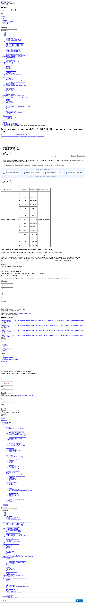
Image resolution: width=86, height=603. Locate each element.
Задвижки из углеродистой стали (13, 37)
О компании (6, 346)
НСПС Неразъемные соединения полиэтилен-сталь (18, 106)
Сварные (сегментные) (11, 111)
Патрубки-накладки (10, 108)
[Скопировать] (9, 2)
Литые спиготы (9, 102)
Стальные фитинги (10, 94)
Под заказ (54, 156)
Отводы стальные (10, 88)
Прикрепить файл (21, 309)
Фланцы (8, 86)
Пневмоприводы (10, 84)
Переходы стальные (10, 90)
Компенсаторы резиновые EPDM (13, 49)
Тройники (8, 113)
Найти (15, 28)
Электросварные (10, 114)
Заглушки (8, 93)
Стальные (8, 66)
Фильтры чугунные (10, 469)
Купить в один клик (81, 155)
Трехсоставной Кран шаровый (16, 459)
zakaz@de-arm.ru (14, 4)
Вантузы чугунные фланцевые (13, 471)
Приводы (8, 473)
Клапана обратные (10, 448)
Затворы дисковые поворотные (13, 433)
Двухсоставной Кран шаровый (16, 457)
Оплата (5, 355)
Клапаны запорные (10, 57)
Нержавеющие (9, 65)
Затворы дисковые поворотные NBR (14, 44)
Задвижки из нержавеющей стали (13, 40)
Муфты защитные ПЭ (11, 105)
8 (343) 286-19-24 (4, 361)
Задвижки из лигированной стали (14, 39)
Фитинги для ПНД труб (11, 482)
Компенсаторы (9, 439)
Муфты (7, 103)
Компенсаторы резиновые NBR (13, 50)
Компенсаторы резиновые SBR (13, 52)
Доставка (5, 358)
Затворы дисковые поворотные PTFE (14, 45)
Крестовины (9, 101)
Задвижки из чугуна (10, 38)
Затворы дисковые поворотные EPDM (15, 43)
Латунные (8, 67)
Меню (3, 413)
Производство (6, 24)
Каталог (5, 20)
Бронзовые (8, 69)
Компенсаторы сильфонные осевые (14, 54)
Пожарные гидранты (11, 472)
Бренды (5, 350)
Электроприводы (10, 79)
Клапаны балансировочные (12, 58)
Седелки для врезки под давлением (14, 112)
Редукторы (8, 78)
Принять (79, 600)
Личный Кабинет (7, 23)
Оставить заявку (4, 30)
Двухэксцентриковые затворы (13, 46)
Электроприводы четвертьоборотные (17, 80)
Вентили (8, 454)
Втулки (7, 100)
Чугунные (8, 68)
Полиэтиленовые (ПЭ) (11, 71)
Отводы (8, 107)
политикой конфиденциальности (56, 600)
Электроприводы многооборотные (17, 82)
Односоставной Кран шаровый (16, 456)
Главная (5, 18)
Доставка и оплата (7, 349)
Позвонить (4, 420)
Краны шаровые (9, 455)
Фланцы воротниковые (11, 117)
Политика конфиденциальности (10, 359)
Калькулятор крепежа (8, 21)
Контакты (5, 345)
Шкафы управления (10, 83)
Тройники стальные (10, 89)
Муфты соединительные (11, 91)
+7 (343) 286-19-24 (64, 278)
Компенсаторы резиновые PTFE (13, 51)
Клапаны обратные (10, 60)
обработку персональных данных (25, 313)
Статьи (4, 344)
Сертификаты (6, 22)
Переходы (8, 110)
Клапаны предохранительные (13, 61)
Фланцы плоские (10, 118)
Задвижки (8, 427)
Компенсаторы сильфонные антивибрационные (17, 55)
